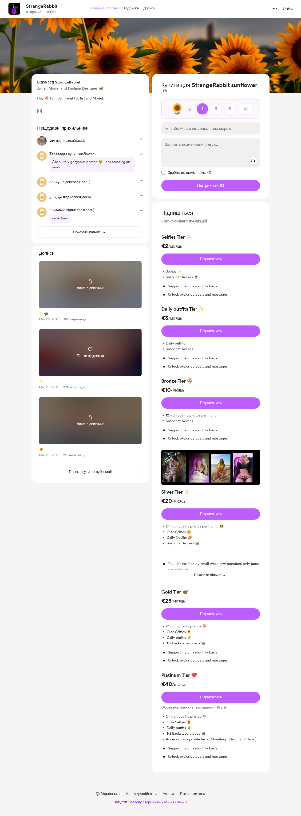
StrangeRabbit (42, 6)
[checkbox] (183, 172)
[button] (105, 8)
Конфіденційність (141, 794)
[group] (210, 267)
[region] (210, 136)
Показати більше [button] (208, 575)
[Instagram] (39, 111)
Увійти (287, 9)
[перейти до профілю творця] (14, 9)
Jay (52, 141)
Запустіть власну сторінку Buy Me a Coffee (149, 802)
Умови (168, 794)
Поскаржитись (192, 794)
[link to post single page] (90, 292)
